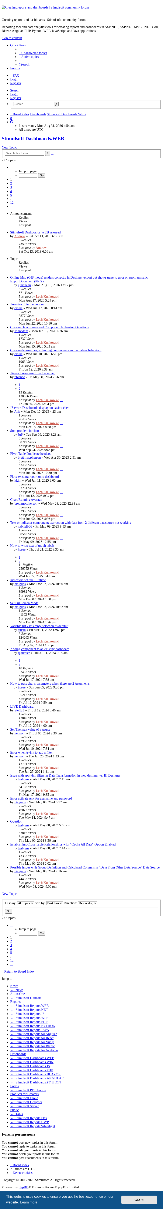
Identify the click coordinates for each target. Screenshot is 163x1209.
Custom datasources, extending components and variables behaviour (55, 350)
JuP (20, 434)
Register (15, 98)
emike (18, 308)
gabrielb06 (25, 526)
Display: (11, 903)
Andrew (19, 236)
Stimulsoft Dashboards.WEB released (35, 232)
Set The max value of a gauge (30, 729)
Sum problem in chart (24, 430)
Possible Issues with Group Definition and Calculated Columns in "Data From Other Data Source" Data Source (85, 867)
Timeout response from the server (32, 373)
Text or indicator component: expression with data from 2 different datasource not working (70, 522)
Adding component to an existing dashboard (39, 649)
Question (16, 821)
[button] (11, 167)
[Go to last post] (49, 247)
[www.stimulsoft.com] (81, 10)
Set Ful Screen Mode (24, 603)
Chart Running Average (26, 499)
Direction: (71, 903)
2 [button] (11, 183)
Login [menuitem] (14, 79)
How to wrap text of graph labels (32, 545)
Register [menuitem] (15, 83)
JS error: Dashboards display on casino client (40, 407)
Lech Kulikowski (47, 296)
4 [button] (11, 191)
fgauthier (24, 653)
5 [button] (11, 195)
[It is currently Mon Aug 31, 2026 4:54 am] (11, 122)
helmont (19, 733)
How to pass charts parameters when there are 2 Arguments (50, 683)
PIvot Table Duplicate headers (30, 453)
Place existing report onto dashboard (34, 476)
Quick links (18, 45)
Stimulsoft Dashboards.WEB (33, 138)
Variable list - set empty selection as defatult (39, 626)
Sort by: (40, 903)
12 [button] (12, 202)
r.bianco (19, 377)
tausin (22, 630)
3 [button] (11, 187)
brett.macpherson (29, 457)
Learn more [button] (28, 1202)
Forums (15, 68)
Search (14, 90)
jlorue (21, 549)
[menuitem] (33, 53)
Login (14, 94)
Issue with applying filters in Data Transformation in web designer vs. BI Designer (65, 775)
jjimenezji (24, 285)
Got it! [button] (139, 1200)
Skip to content (12, 38)
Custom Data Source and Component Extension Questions (49, 327)
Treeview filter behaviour (27, 304)
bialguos (20, 584)
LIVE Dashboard (22, 706)
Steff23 (19, 710)
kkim (17, 480)
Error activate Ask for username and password (41, 798)
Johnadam (21, 331)
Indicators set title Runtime (28, 580)
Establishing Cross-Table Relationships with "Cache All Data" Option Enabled (63, 844)
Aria (17, 411)
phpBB (23, 1187)
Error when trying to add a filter (31, 752)
